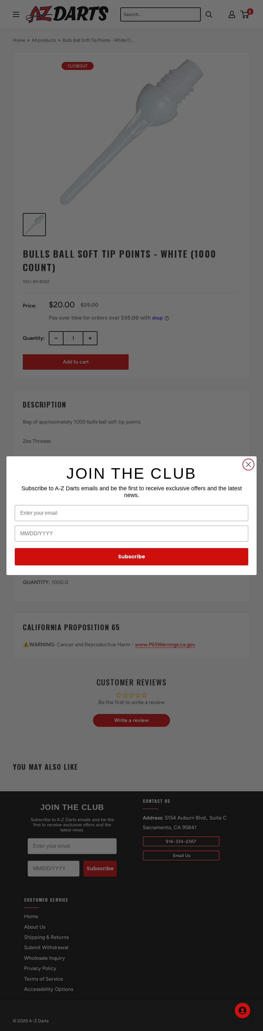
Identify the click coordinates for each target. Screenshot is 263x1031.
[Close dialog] (248, 464)
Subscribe (131, 556)
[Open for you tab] (242, 1010)
